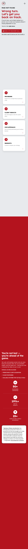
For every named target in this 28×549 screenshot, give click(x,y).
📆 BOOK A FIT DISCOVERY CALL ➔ (12, 31)
